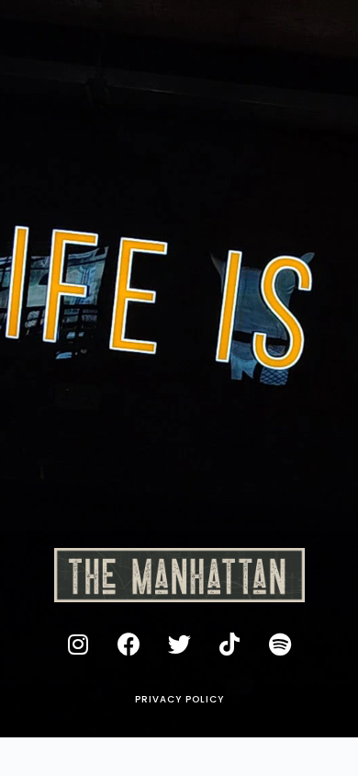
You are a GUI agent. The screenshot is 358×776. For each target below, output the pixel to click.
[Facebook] (128, 644)
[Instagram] (78, 644)
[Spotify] (280, 644)
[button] (179, 699)
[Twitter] (179, 644)
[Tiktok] (229, 644)
